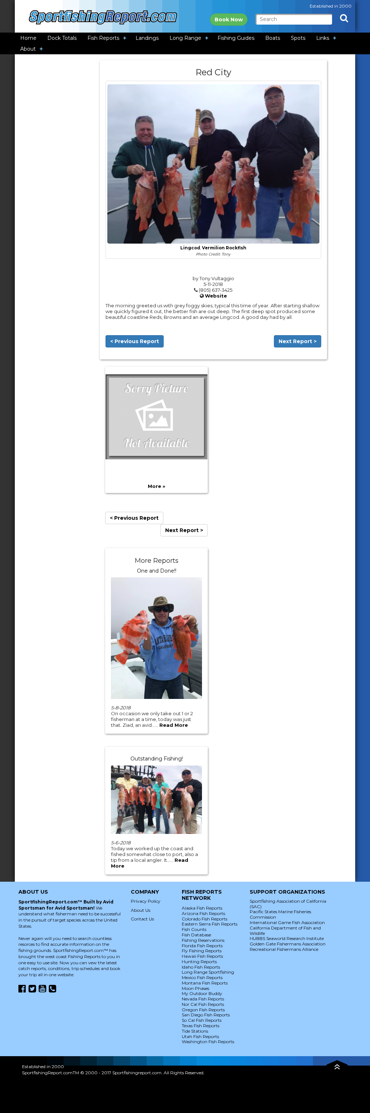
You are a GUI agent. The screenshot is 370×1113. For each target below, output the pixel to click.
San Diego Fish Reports (206, 1014)
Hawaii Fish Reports (202, 956)
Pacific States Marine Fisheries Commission (280, 914)
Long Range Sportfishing (208, 972)
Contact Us (142, 919)
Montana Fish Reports (205, 983)
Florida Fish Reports (202, 945)
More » (156, 486)
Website (216, 296)
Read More (173, 725)
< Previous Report (134, 341)
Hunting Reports (199, 961)
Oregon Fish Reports (203, 1009)
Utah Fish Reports (200, 1036)
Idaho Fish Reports (201, 967)
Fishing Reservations (203, 940)
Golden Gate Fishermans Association (288, 944)
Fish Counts (194, 929)
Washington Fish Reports (208, 1041)
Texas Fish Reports (200, 1025)
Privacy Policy (145, 901)
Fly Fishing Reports (201, 950)
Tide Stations (195, 1031)
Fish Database (196, 934)
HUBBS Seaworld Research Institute (287, 938)
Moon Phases (195, 988)
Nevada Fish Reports (203, 999)
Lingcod (190, 247)
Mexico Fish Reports (202, 977)
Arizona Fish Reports (203, 913)
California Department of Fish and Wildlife (285, 930)
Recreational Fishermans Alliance (284, 949)
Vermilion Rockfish (224, 247)
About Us (140, 910)
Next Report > (298, 341)
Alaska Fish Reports (202, 908)
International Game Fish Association (287, 922)
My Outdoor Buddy (202, 993)
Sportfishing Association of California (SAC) (288, 903)
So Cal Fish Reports (201, 1020)
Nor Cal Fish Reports (203, 1004)
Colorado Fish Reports (204, 919)
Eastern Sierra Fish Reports (209, 924)
